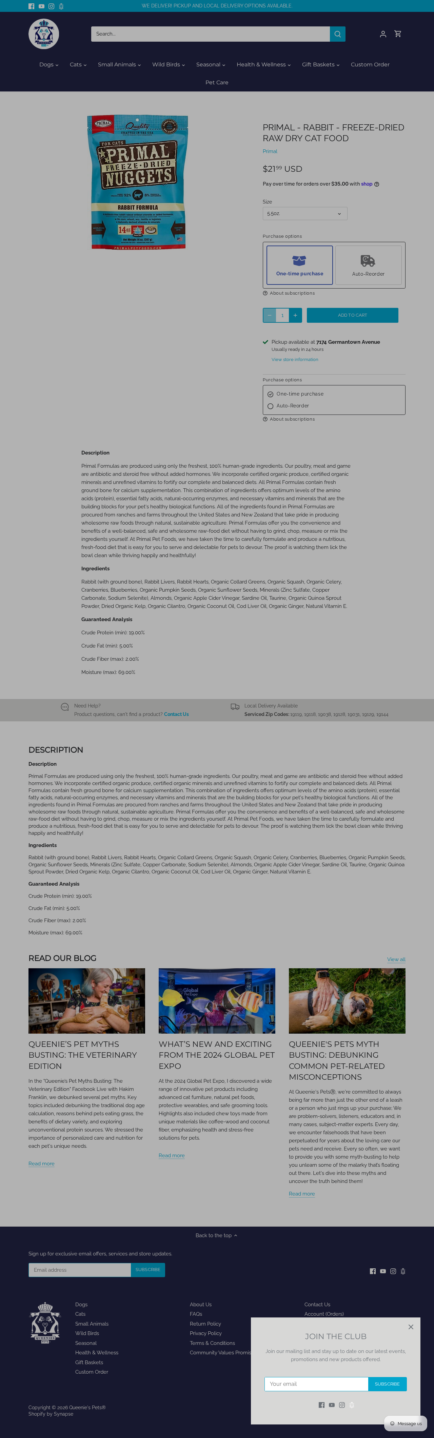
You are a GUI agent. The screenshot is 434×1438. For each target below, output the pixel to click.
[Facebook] (321, 1405)
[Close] (410, 1326)
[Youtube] (332, 1405)
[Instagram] (342, 1405)
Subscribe (387, 1384)
